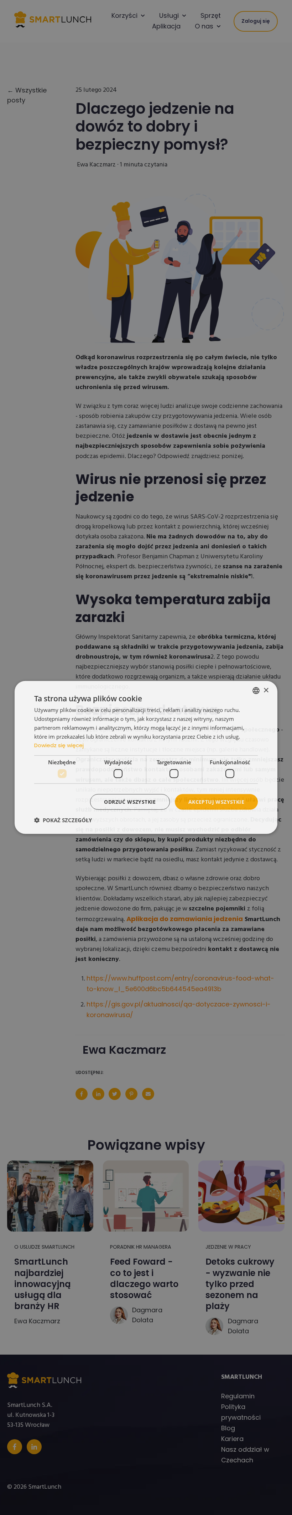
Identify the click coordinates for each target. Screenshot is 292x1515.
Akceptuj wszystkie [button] (216, 801)
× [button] (265, 690)
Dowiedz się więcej (59, 745)
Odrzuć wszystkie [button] (130, 801)
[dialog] (146, 757)
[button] (63, 820)
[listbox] (256, 690)
